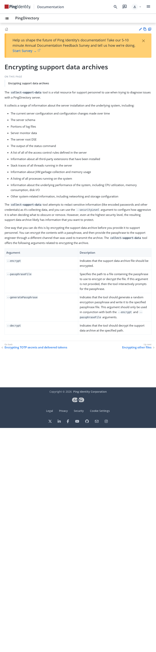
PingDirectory (27, 18)
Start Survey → (25, 50)
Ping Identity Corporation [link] (90, 391)
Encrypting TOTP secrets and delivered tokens (36, 347)
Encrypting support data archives (28, 83)
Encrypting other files (136, 347)
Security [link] (79, 411)
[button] (136, 7)
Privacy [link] (63, 411)
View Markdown (145, 29)
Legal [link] (49, 411)
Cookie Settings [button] (100, 411)
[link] (18, 7)
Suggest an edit (140, 29)
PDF (149, 29)
